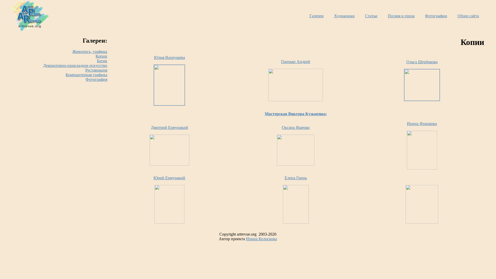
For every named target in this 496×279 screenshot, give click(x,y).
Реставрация (96, 70)
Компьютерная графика (86, 75)
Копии (101, 56)
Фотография (96, 79)
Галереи (316, 16)
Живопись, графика (89, 51)
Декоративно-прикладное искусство (75, 65)
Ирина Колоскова (261, 239)
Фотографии (436, 16)
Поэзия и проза (401, 16)
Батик (102, 61)
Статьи (371, 16)
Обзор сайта (468, 16)
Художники (344, 16)
